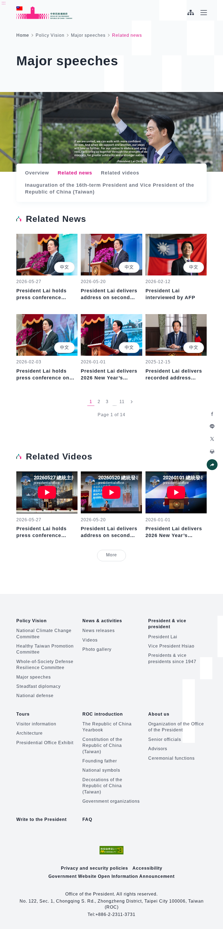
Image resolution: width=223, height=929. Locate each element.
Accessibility (147, 868)
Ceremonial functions (171, 758)
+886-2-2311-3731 (115, 914)
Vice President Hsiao (171, 646)
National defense (35, 695)
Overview (37, 173)
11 (122, 401)
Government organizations (111, 801)
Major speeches (88, 35)
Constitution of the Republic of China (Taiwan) (102, 745)
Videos (90, 640)
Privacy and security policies (94, 868)
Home (22, 35)
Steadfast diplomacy (38, 686)
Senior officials (164, 739)
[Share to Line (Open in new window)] (212, 426)
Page (103, 414)
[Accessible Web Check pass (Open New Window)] (111, 850)
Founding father (99, 761)
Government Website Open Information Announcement (111, 876)
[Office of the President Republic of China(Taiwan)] (44, 12)
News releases (98, 630)
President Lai (162, 636)
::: (4, 3)
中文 (64, 267)
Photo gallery (97, 649)
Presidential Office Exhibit (44, 742)
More (116, 554)
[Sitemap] (190, 12)
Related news (75, 173)
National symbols (101, 770)
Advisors (157, 748)
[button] (212, 464)
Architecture (29, 733)
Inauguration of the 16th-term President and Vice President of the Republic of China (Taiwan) (109, 188)
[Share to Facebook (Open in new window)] (212, 414)
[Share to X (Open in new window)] (212, 439)
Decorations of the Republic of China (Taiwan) (102, 785)
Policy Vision (50, 35)
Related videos (120, 173)
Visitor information (36, 724)
